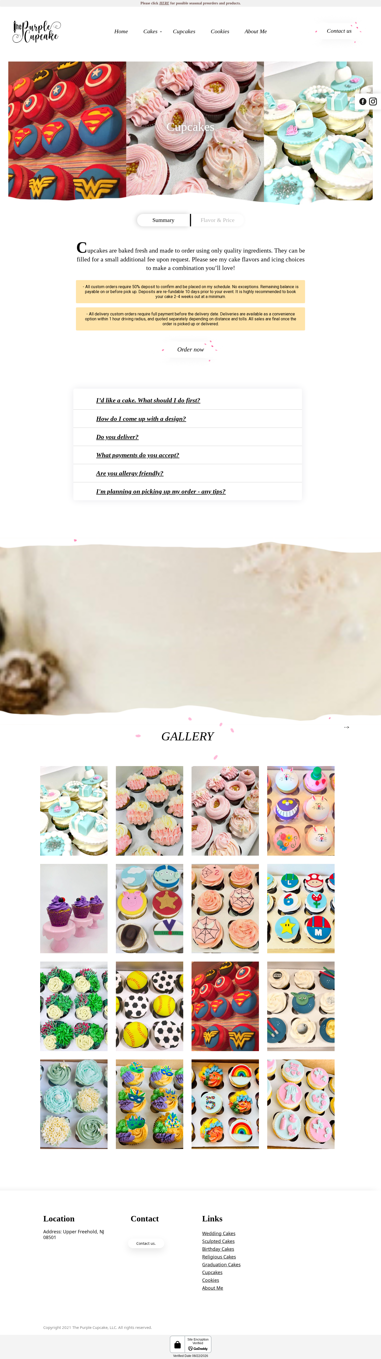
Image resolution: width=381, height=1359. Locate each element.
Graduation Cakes (221, 1264)
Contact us (339, 31)
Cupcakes (184, 31)
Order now (190, 349)
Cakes (150, 31)
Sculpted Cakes (218, 1241)
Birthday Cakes (218, 1249)
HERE (164, 3)
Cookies (220, 31)
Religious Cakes (219, 1257)
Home (121, 31)
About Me (256, 31)
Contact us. (146, 1243)
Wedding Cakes (218, 1233)
